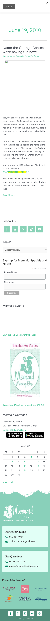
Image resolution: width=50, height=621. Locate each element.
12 (38, 461)
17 (25, 466)
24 (25, 470)
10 (25, 461)
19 (38, 466)
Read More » (9, 195)
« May (5, 482)
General (19, 56)
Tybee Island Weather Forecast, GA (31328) (23, 405)
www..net (16, 172)
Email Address (11, 272)
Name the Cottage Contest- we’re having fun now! (24, 50)
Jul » (12, 482)
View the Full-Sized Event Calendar (19, 335)
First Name (9, 282)
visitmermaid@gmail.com (14, 430)
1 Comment (8, 56)
